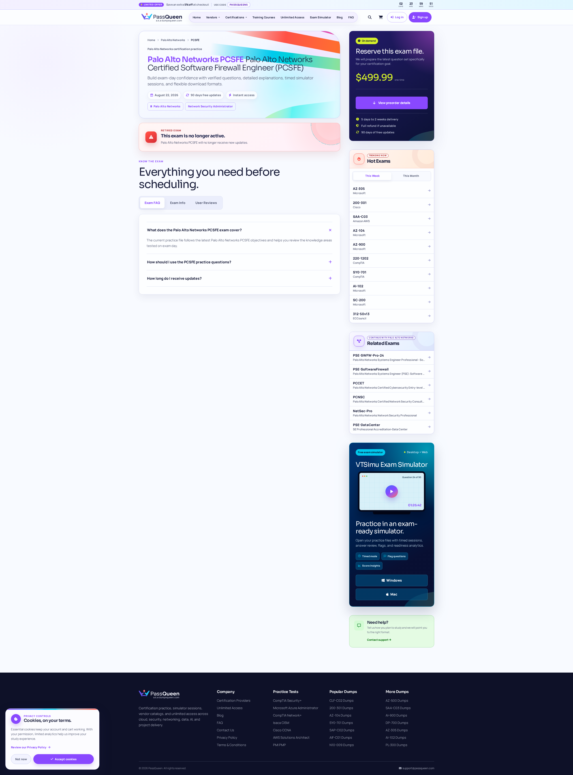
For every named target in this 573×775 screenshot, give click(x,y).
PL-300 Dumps (396, 745)
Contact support (378, 640)
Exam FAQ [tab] (152, 203)
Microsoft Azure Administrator (295, 708)
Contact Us (225, 730)
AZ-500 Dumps (397, 700)
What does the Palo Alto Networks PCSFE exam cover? (194, 229)
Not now (21, 759)
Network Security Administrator (210, 106)
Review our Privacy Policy (28, 747)
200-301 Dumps (341, 708)
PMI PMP (279, 745)
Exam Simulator (320, 17)
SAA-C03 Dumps (398, 708)
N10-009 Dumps (341, 745)
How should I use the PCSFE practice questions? (189, 262)
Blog (340, 17)
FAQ (351, 17)
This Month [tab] (411, 176)
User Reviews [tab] (206, 203)
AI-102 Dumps (396, 737)
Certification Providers (233, 700)
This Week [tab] (372, 176)
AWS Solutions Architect (291, 737)
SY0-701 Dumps (341, 723)
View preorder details (394, 103)
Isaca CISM (281, 723)
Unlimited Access (292, 17)
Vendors (211, 17)
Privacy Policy (227, 737)
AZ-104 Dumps (340, 715)
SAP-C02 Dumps (341, 730)
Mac (393, 594)
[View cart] (380, 17)
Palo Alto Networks (173, 40)
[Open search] (369, 17)
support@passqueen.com (418, 768)
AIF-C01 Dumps (340, 737)
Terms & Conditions (231, 745)
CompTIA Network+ (287, 715)
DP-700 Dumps (397, 723)
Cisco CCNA (282, 730)
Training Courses (263, 17)
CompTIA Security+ (287, 700)
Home (197, 17)
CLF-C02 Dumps (341, 700)
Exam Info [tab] (177, 203)
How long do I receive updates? (174, 278)
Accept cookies (66, 759)
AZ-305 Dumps (397, 730)
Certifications (234, 17)
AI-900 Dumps (396, 715)
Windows (394, 580)
